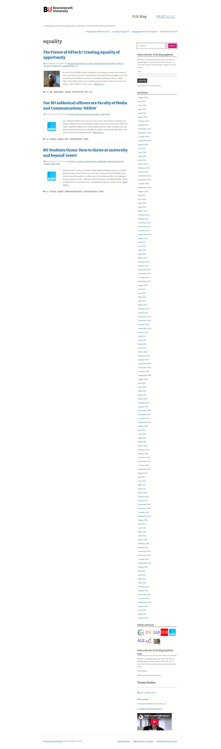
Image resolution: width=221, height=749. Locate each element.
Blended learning (80, 63)
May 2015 (142, 579)
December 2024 (144, 129)
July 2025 (141, 101)
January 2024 (143, 172)
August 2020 (143, 332)
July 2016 (141, 524)
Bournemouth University (58, 10)
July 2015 (141, 571)
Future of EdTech (78, 92)
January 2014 (143, 618)
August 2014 (143, 606)
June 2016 (141, 528)
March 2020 (143, 352)
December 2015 (144, 551)
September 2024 (144, 141)
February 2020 (144, 356)
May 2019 (142, 391)
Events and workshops (83, 114)
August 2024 (143, 145)
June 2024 (142, 152)
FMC (66, 139)
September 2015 (144, 563)
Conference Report (99, 63)
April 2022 (142, 254)
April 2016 (142, 536)
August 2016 (143, 520)
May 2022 (142, 250)
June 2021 (141, 293)
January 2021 (143, 313)
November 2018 (144, 415)
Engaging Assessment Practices (144, 32)
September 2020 (144, 328)
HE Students (54, 66)
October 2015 (143, 559)
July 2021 (141, 289)
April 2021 (142, 301)
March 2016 (142, 540)
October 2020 (143, 325)
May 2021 (142, 297)
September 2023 (144, 188)
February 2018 (143, 450)
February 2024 (143, 168)
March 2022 (143, 258)
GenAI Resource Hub (168, 32)
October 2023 (143, 184)
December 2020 (144, 317)
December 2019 (144, 364)
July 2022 (141, 242)
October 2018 (143, 418)
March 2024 (143, 164)
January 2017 (143, 501)
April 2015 (142, 583)
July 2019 (141, 383)
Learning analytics (69, 66)
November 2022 (144, 227)
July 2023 (141, 195)
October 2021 (143, 278)
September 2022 (144, 234)
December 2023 (144, 176)
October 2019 (143, 371)
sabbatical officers (76, 139)
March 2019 (142, 399)
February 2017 (143, 497)
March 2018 (142, 446)
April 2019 (142, 395)
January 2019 (143, 407)
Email (139, 71)
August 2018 (143, 426)
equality (67, 92)
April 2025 (142, 113)
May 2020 (142, 344)
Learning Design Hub (120, 32)
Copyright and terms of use (166, 741)
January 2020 (143, 360)
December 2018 (144, 411)
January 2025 (143, 125)
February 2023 (144, 215)
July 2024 (141, 148)
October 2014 (143, 598)
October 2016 (143, 512)
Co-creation (79, 161)
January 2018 (143, 454)
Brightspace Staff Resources (98, 32)
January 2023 (143, 219)
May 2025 (142, 109)
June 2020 (142, 340)
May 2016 (142, 532)
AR (51, 92)
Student (102, 114)
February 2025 (143, 121)
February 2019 (143, 403)
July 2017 (141, 477)
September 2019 (144, 375)
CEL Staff (90, 63)
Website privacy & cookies (143, 741)
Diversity (53, 139)
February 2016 (143, 544)
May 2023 (142, 203)
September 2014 (144, 602)
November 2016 (144, 508)
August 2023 (143, 191)
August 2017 (143, 473)
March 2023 (143, 211)
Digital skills (111, 63)
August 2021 (143, 285)
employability (101, 161)
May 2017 (142, 485)
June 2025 (142, 105)
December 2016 (144, 504)
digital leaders (58, 92)
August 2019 (143, 379)
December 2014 (144, 595)
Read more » (99, 84)
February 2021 (143, 309)
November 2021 (144, 274)
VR (91, 92)
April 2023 (142, 207)
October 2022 (143, 231)
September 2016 (144, 516)
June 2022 (142, 246)
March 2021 (142, 305)
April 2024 (142, 160)
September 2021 (144, 281)
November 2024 (144, 133)
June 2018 (141, 434)
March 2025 (143, 117)
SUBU (108, 114)
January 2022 (143, 266)
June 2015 (141, 575)
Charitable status (124, 741)
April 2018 (142, 442)
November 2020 (144, 321)
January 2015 (143, 591)
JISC (60, 66)
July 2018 (141, 430)
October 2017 (143, 465)
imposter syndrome (90, 191)
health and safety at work (73, 191)
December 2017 (144, 458)
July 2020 (142, 336)
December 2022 (144, 223)
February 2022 (143, 262)
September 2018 (144, 422)
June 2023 (142, 199)
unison (101, 191)
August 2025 (143, 98)
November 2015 (144, 555)
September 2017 (144, 469)
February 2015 (143, 587)
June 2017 (141, 481)
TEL (76, 66)
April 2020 (142, 348)
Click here (141, 86)
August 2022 (143, 238)
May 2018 (142, 438)
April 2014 (142, 614)
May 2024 (142, 156)
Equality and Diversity (114, 161)
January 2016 (143, 547)
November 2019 (144, 368)
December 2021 (144, 270)
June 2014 (141, 610)
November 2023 (144, 180)
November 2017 (144, 461)
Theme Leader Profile (151, 709)
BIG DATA (71, 63)
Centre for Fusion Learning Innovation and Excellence (154, 18)
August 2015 (143, 567)
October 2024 (143, 137)
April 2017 (142, 489)
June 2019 (142, 387)
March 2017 (142, 493)
